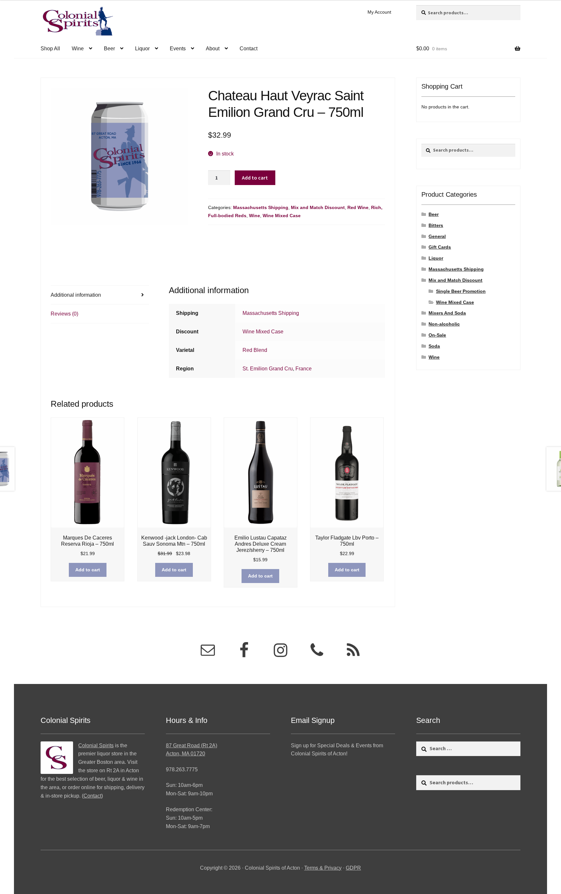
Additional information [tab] (76, 295)
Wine (78, 48)
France (303, 368)
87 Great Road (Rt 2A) (191, 745)
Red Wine (357, 207)
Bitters (436, 225)
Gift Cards (440, 247)
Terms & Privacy (323, 868)
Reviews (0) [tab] (64, 314)
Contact (248, 48)
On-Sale (437, 335)
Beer (109, 48)
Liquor (142, 48)
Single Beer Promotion (461, 291)
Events (178, 48)
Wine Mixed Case (282, 215)
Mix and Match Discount (318, 207)
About (212, 48)
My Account (379, 12)
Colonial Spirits (96, 745)
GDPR (353, 868)
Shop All (50, 48)
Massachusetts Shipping (260, 207)
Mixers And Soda (447, 313)
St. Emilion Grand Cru (268, 368)
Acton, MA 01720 (185, 753)
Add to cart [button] (87, 569)
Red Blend (255, 350)
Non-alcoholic (444, 324)
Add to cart (255, 177)
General (437, 236)
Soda (434, 346)
